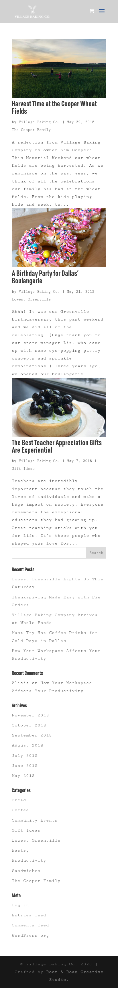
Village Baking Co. (39, 122)
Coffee (20, 810)
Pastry (20, 850)
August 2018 (27, 745)
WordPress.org (30, 935)
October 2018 (29, 725)
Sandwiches (26, 870)
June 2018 (25, 765)
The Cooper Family (31, 129)
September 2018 (32, 735)
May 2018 (23, 775)
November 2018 (30, 715)
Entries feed (29, 915)
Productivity (29, 860)
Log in (20, 905)
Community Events (35, 820)
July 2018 (25, 755)
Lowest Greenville (31, 299)
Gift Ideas (23, 468)
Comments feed (30, 925)
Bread (19, 800)
